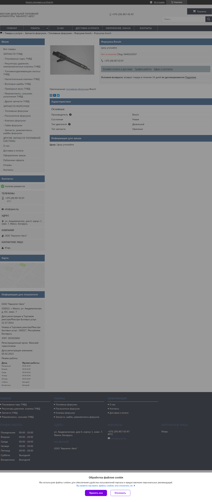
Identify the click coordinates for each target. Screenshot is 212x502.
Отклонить (120, 493)
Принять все (96, 493)
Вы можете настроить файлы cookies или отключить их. (105, 485)
